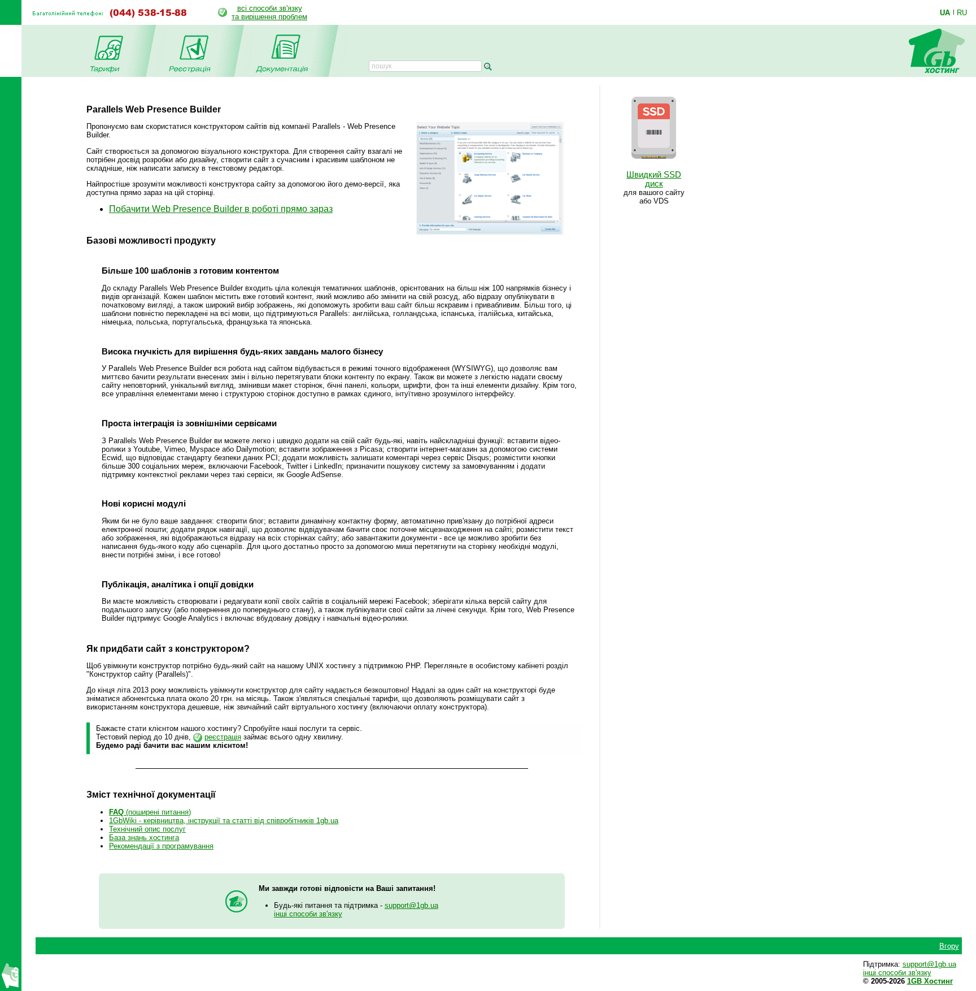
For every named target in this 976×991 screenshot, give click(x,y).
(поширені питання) (150, 812)
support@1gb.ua (411, 905)
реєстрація (222, 737)
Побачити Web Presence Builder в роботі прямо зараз (221, 209)
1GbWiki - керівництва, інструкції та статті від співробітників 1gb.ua (223, 820)
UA (945, 12)
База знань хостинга (144, 837)
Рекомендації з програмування (161, 846)
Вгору (949, 946)
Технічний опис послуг (147, 829)
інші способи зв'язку (308, 914)
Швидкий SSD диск (653, 179)
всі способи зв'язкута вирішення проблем (269, 12)
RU (962, 12)
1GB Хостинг (930, 981)
